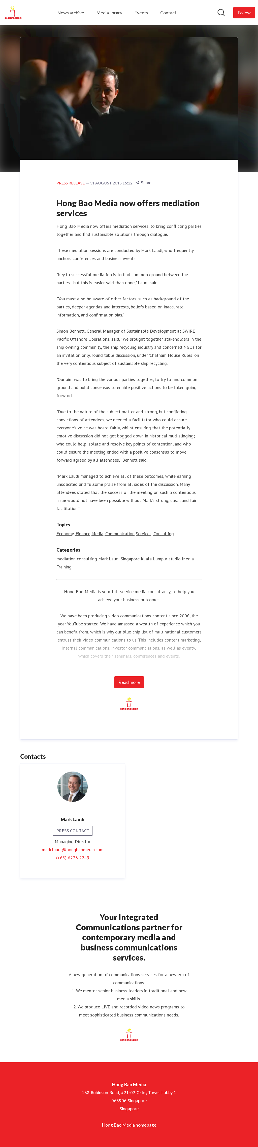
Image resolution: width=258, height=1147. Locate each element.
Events (141, 12)
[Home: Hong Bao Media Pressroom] (12, 12)
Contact (168, 12)
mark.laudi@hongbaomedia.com (73, 849)
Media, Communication (113, 533)
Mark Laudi (108, 559)
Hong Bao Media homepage (129, 1125)
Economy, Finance (73, 533)
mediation (66, 559)
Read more (129, 682)
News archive (70, 12)
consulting (87, 559)
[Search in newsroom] (221, 13)
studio (175, 559)
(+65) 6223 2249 (72, 858)
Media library (109, 12)
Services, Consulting (155, 533)
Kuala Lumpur (154, 559)
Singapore (130, 559)
